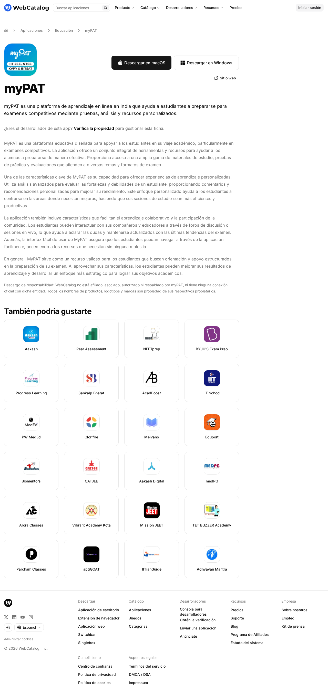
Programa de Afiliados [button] (250, 634)
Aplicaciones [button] (140, 610)
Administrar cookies (18, 639)
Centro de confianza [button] (95, 666)
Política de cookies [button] (94, 682)
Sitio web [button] (228, 78)
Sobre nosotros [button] (295, 610)
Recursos (211, 7)
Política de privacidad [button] (97, 674)
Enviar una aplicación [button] (198, 628)
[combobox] (29, 627)
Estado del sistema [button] (247, 642)
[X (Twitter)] (6, 617)
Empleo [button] (288, 618)
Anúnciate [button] (188, 636)
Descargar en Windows (209, 62)
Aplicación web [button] (91, 626)
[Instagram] (31, 617)
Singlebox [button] (86, 642)
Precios (236, 7)
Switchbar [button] (87, 634)
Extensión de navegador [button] (98, 618)
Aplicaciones (31, 30)
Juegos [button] (135, 618)
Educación (64, 30)
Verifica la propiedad (94, 128)
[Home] (6, 30)
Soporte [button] (237, 618)
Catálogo (148, 7)
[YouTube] (22, 617)
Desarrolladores (179, 7)
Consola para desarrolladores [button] (193, 612)
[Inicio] (26, 8)
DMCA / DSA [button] (140, 674)
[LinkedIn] (14, 617)
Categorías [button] (138, 626)
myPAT (91, 30)
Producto (122, 7)
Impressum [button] (138, 682)
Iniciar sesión (309, 7)
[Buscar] (105, 8)
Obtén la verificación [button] (198, 620)
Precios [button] (237, 610)
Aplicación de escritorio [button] (98, 610)
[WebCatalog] (8, 603)
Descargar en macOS (144, 62)
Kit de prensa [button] (293, 626)
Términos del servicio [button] (147, 666)
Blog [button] (234, 626)
